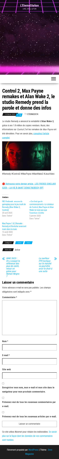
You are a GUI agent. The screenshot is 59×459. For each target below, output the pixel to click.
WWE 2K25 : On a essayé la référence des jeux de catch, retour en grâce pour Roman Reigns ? (13, 267)
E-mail (6, 355)
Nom (5, 341)
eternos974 (32, 114)
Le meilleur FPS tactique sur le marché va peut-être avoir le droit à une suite (45, 265)
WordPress (33, 449)
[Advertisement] (29, 43)
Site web (6, 369)
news (28, 243)
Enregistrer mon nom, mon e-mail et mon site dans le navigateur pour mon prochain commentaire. (28, 389)
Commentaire (9, 297)
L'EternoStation (29, 5)
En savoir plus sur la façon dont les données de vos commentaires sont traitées (29, 435)
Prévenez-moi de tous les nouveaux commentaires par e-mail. (29, 404)
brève (19, 243)
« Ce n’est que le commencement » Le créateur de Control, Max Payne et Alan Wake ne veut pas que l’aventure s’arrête (42, 207)
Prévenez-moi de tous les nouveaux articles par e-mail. (29, 416)
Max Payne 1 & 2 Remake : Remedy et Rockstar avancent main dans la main (14, 226)
